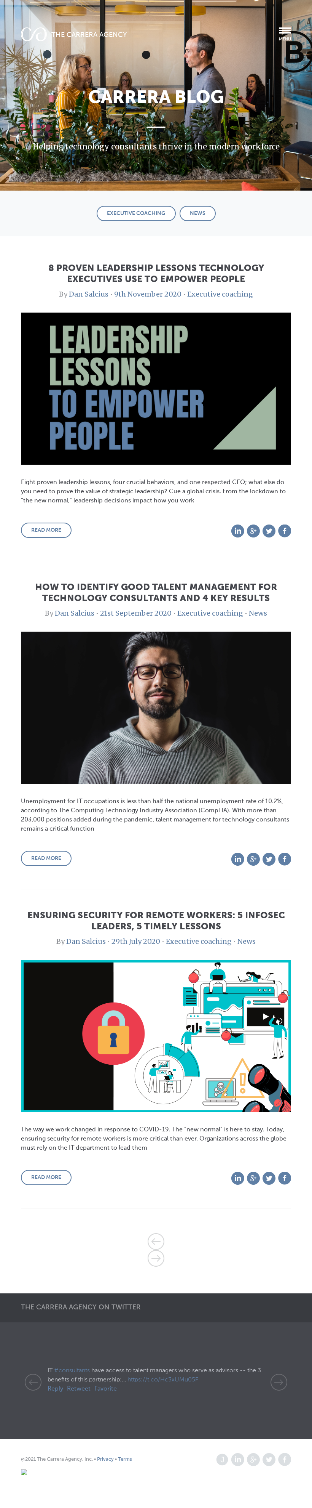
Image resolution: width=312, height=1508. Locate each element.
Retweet (79, 1389)
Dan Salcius (88, 294)
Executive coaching (136, 213)
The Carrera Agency (89, 35)
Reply (55, 1389)
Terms (124, 1459)
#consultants (72, 1371)
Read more (46, 530)
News (197, 213)
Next (279, 1382)
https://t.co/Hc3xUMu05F (162, 1380)
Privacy (106, 1459)
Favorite (105, 1389)
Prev (33, 1382)
